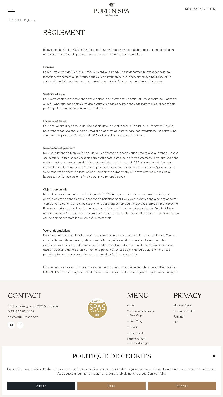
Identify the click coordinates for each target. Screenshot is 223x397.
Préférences (181, 385)
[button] (214, 356)
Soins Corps (136, 315)
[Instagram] (20, 325)
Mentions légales (182, 305)
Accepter (41, 385)
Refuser (112, 385)
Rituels (133, 326)
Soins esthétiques (136, 338)
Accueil (131, 305)
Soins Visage (136, 321)
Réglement (179, 316)
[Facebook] (11, 325)
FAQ (176, 322)
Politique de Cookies (184, 311)
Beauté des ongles (139, 343)
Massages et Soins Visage (141, 311)
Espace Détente (135, 333)
